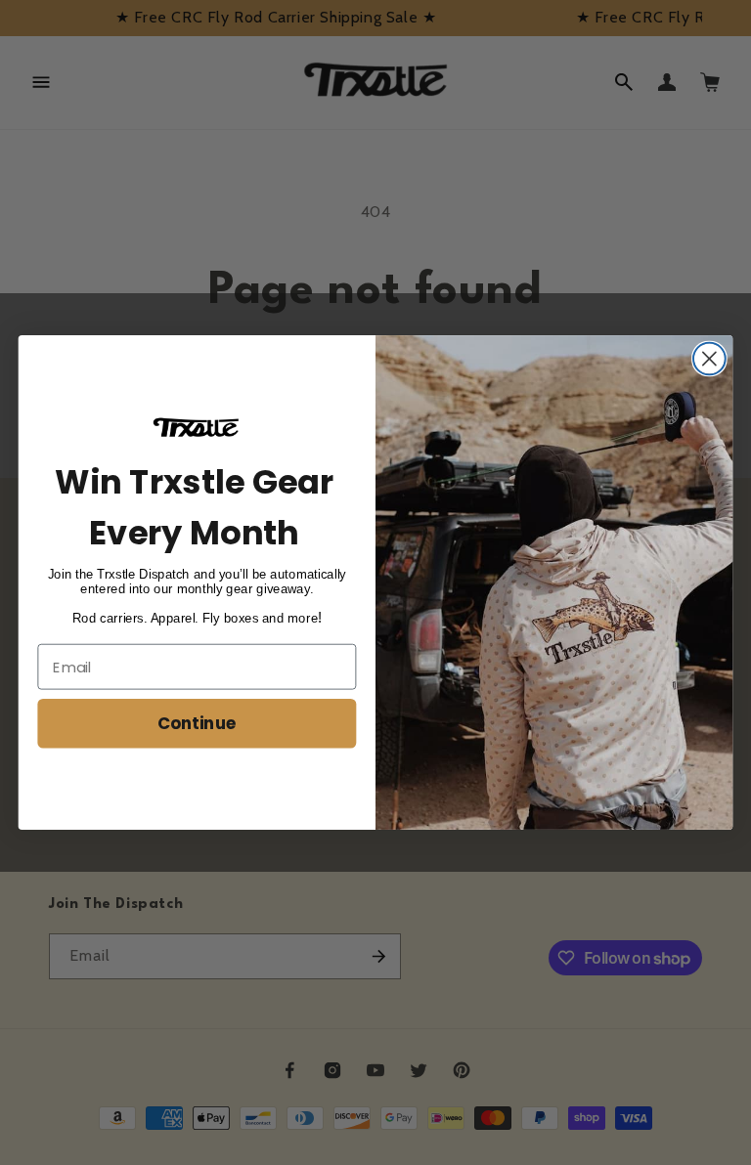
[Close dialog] (709, 359)
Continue (197, 723)
